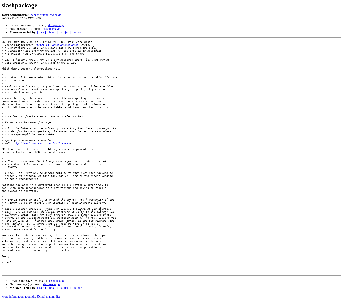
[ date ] (41, 32)
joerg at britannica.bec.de (45, 14)
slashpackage (56, 25)
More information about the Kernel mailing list (31, 296)
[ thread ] (52, 32)
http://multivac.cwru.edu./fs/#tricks (41, 143)
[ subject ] (65, 32)
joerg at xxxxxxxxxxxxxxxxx (57, 44)
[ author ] (77, 32)
